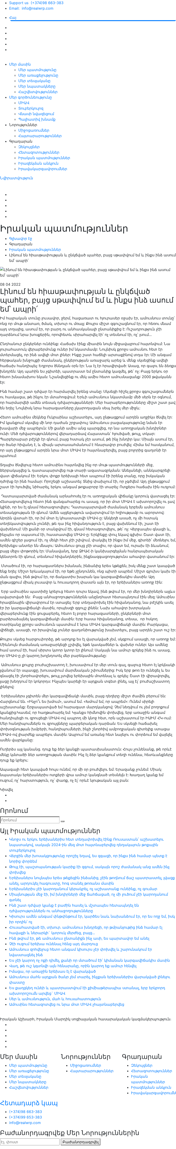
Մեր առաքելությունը (38, 75)
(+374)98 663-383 (25, 1111)
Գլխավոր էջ (20, 238)
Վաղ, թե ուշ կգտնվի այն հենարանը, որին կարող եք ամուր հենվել (72, 965)
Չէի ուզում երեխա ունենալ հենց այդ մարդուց (53, 943)
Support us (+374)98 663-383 (36, 2)
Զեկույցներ (29, 146)
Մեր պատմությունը (37, 69)
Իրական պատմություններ (44, 157)
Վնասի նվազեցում (36, 113)
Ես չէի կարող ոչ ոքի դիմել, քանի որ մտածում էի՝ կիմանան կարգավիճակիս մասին (89, 960)
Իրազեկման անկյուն (38, 163)
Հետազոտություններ (38, 152)
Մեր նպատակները (36, 86)
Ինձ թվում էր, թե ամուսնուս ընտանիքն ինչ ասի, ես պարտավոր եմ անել (79, 938)
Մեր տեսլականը (34, 80)
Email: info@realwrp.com (31, 8)
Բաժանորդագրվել (81, 1142)
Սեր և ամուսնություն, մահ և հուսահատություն (55, 999)
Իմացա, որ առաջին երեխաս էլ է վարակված (52, 971)
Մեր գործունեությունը (30, 97)
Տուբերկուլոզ (30, 108)
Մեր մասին (20, 64)
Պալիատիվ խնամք (36, 119)
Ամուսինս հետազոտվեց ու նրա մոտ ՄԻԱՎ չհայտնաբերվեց (66, 1004)
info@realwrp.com (25, 1122)
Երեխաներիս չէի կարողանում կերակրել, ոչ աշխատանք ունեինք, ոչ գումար (83, 888)
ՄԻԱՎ (23, 102)
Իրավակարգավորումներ (42, 168)
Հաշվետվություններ (38, 91)
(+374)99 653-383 (25, 1117)
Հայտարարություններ (40, 135)
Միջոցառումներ (33, 130)
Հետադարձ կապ (29, 1103)
